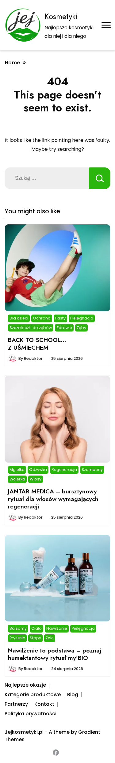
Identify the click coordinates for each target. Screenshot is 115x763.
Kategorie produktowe (33, 694)
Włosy (35, 479)
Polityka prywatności (30, 713)
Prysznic (17, 638)
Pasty (60, 318)
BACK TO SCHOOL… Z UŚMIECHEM (37, 343)
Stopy (35, 638)
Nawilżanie (56, 628)
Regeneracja (64, 469)
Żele (50, 638)
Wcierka (17, 479)
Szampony (92, 469)
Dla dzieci (19, 318)
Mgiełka (17, 469)
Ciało (36, 628)
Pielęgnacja (81, 318)
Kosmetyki (61, 16)
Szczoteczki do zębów (31, 327)
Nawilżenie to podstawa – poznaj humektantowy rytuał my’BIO (54, 654)
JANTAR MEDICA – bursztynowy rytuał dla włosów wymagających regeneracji (53, 499)
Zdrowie (64, 327)
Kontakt (44, 704)
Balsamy (18, 628)
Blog (72, 694)
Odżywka (38, 469)
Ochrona (42, 318)
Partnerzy (16, 704)
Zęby (81, 327)
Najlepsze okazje (25, 685)
